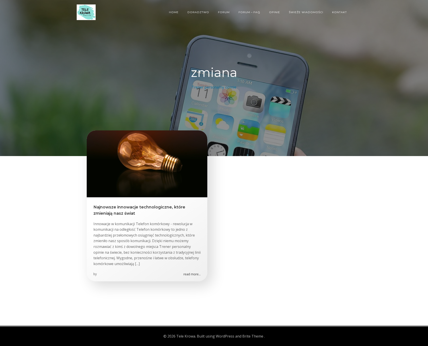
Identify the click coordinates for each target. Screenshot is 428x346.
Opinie (274, 12)
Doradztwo (198, 12)
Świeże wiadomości (306, 12)
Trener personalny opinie (214, 87)
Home (174, 12)
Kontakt (339, 12)
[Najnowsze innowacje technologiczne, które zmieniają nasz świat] (147, 163)
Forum (224, 12)
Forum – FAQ (249, 12)
